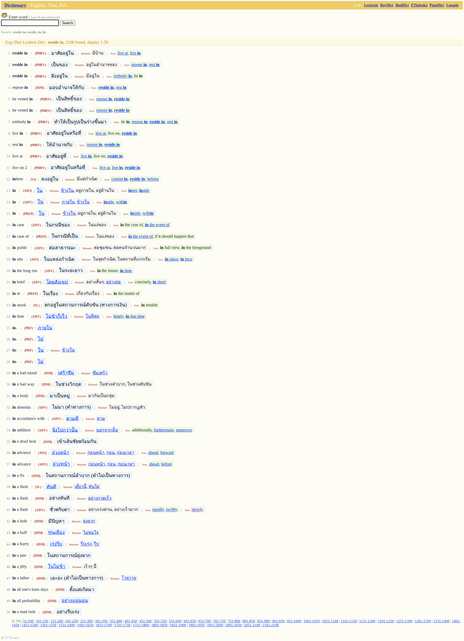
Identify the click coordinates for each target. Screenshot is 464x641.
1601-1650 (85, 625)
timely (118, 316)
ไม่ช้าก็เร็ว (56, 316)
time (126, 270)
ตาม (101, 418)
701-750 (219, 621)
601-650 (190, 621)
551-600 (175, 621)
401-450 (131, 621)
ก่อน (110, 452)
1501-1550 (48, 625)
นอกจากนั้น (107, 430)
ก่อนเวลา (125, 452)
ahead (153, 452)
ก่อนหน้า (96, 452)
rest (154, 64)
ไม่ (41, 339)
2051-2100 (252, 625)
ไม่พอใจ (91, 532)
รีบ (96, 544)
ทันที (51, 486)
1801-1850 (159, 625)
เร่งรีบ (56, 544)
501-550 (160, 621)
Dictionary (15, 5)
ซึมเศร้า (100, 373)
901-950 (278, 621)
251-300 (86, 621)
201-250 (72, 621)
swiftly (171, 509)
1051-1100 (330, 621)
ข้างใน (67, 190)
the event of (157, 224)
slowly (197, 509)
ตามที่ (72, 418)
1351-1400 (441, 621)
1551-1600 (67, 625)
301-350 (101, 621)
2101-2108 (271, 625)
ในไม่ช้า (56, 566)
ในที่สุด (92, 316)
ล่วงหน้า (60, 452)
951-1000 (294, 621)
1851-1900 (178, 625)
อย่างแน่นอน (74, 600)
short (159, 282)
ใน (39, 190)
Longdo (452, 5)
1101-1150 (349, 621)
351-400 (116, 621)
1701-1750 (122, 625)
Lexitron (371, 5)
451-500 (145, 621)
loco (186, 259)
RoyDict (386, 5)
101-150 (42, 621)
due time (135, 316)
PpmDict (437, 5)
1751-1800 (141, 625)
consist (119, 179)
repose (139, 64)
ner (132, 190)
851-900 (264, 621)
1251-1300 (404, 621)
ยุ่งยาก (89, 521)
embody (123, 76)
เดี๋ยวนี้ (80, 486)
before (166, 464)
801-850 (249, 621)
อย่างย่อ (113, 282)
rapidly (158, 509)
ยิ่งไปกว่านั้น (65, 430)
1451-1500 (30, 625)
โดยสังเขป (57, 281)
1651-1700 (104, 625)
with (121, 202)
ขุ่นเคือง (56, 532)
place (171, 259)
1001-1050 (312, 621)
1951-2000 (215, 625)
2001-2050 (234, 625)
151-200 (57, 621)
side (144, 190)
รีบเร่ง (86, 544)
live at (123, 53)
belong (153, 179)
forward (167, 452)
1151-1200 (367, 621)
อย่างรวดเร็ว (99, 498)
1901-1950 (197, 625)
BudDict (402, 5)
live (135, 53)
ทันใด (94, 486)
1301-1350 (423, 621)
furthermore (164, 430)
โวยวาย (129, 578)
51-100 (28, 621)
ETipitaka (419, 5)
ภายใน (68, 202)
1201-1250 (386, 621)
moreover (184, 430)
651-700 (204, 621)
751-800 (234, 621)
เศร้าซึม (66, 372)
